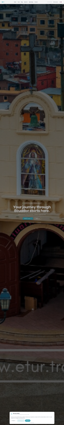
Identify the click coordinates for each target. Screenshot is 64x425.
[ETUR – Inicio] (3, 2)
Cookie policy (32, 422)
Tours (19, 2)
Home (15, 2)
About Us (26, 2)
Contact (36, 2)
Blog (22, 2)
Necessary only (21, 420)
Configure (13, 420)
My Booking (31, 2)
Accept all (28, 420)
